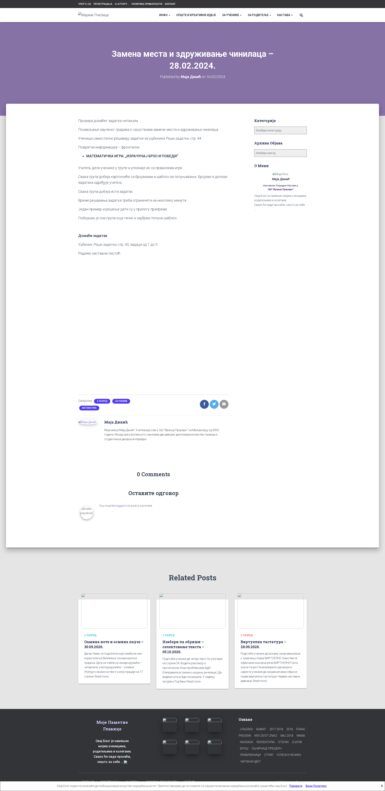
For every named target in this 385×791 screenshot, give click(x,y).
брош (244, 748)
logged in (121, 505)
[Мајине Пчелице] (93, 15)
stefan (283, 742)
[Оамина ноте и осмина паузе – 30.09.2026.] (114, 610)
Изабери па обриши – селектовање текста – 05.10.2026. (183, 646)
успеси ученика (289, 754)
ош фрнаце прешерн (267, 748)
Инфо (163, 15)
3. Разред (90, 635)
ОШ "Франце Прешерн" (280, 189)
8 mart (261, 729)
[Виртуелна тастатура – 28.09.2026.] (271, 610)
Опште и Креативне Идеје (196, 15)
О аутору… (122, 4)
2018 (289, 729)
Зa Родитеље (258, 15)
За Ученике (231, 15)
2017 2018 (276, 729)
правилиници (250, 754)
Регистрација (103, 4)
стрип (268, 754)
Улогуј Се (84, 4)
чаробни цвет (250, 761)
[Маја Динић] (87, 421)
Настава (284, 15)
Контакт (170, 4)
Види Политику (316, 786)
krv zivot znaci (265, 735)
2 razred (246, 729)
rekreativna (265, 742)
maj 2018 (287, 735)
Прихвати (295, 786)
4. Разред (102, 401)
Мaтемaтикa (89, 408)
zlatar (297, 742)
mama (301, 735)
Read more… (102, 676)
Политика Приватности (147, 4)
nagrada (246, 742)
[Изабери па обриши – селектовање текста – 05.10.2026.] (192, 610)
